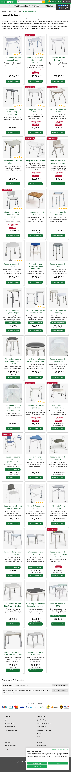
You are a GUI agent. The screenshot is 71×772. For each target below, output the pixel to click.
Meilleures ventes (10, 727)
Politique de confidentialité (60, 750)
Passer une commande (44, 723)
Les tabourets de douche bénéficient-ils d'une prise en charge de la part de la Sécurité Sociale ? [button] (35, 692)
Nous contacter (41, 745)
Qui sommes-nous (10, 720)
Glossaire (39, 733)
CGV (22, 762)
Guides (39, 737)
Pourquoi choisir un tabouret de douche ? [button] (35, 685)
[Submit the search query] (43, 2)
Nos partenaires (9, 723)
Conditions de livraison (44, 730)
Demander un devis (11, 745)
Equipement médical (11, 749)
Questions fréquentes (43, 720)
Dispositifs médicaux (11, 730)
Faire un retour (41, 727)
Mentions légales (15, 762)
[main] (35, 353)
